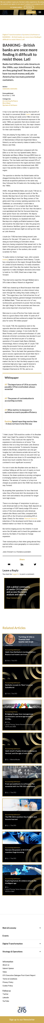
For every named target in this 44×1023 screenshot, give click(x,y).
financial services (30, 519)
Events (6, 936)
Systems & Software (10, 105)
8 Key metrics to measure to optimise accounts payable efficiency (21, 411)
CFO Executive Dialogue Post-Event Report (19, 975)
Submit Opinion (8, 968)
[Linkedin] (22, 564)
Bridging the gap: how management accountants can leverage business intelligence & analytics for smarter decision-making (22, 715)
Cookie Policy (8, 986)
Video (5, 972)
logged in (15, 574)
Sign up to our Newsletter (22, 1019)
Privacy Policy (8, 982)
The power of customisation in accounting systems (19, 399)
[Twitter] (35, 564)
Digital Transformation (22, 943)
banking (5, 260)
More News (6, 103)
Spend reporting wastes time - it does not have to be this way (21, 422)
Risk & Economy (22, 928)
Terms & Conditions (10, 979)
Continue (29, 7)
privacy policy (17, 7)
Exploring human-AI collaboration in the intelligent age (22, 880)
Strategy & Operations (22, 951)
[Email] (9, 564)
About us (6, 965)
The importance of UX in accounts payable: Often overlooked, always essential (21, 386)
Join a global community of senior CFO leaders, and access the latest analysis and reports (22, 594)
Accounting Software (10, 101)
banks (28, 114)
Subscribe (31, 12)
